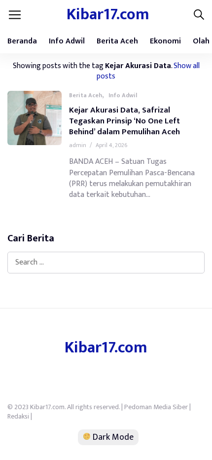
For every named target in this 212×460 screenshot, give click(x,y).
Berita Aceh (117, 41)
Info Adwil (67, 41)
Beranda (22, 41)
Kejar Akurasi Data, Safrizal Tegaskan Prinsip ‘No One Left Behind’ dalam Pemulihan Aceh (124, 121)
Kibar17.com (108, 14)
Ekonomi (165, 41)
